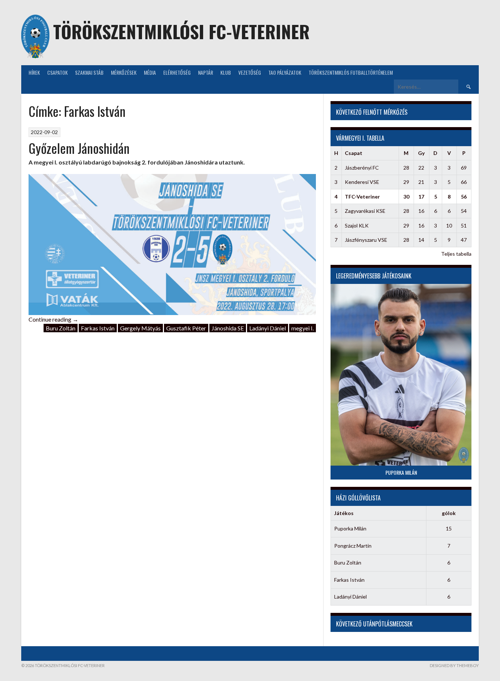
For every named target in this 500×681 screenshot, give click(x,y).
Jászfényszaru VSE (366, 240)
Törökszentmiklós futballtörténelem (351, 72)
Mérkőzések (124, 72)
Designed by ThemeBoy (454, 665)
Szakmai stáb (89, 72)
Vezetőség (249, 72)
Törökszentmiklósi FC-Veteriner (181, 31)
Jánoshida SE (228, 328)
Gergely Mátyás (140, 328)
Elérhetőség (177, 72)
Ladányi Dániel (267, 328)
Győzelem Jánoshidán (79, 148)
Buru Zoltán (60, 328)
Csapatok (57, 72)
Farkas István (98, 328)
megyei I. (302, 328)
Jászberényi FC (362, 167)
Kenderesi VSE (362, 182)
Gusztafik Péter (186, 328)
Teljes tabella (456, 254)
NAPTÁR (205, 72)
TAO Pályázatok (284, 72)
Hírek (34, 72)
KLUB (225, 72)
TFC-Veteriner (362, 196)
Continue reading (53, 319)
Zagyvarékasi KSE (365, 211)
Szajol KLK (357, 225)
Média (150, 72)
